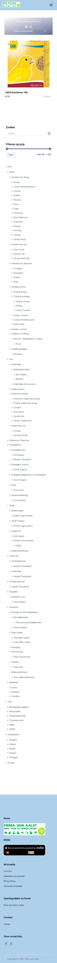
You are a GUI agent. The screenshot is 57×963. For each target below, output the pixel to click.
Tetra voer (18, 667)
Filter (11, 155)
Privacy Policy (10, 881)
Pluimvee (13, 556)
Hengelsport (13, 734)
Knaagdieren (15, 444)
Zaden (12, 729)
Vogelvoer (16, 531)
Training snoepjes (22, 296)
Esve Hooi (19, 490)
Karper (12, 748)
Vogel (11, 505)
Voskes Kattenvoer (23, 420)
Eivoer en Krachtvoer (24, 540)
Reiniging (15, 647)
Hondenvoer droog (20, 177)
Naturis (17, 277)
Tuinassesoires (16, 720)
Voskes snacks (21, 315)
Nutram (17, 226)
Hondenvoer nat (19, 244)
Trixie (18, 344)
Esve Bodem (20, 500)
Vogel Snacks (18, 521)
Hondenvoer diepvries (21, 263)
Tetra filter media (21, 637)
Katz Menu (19, 412)
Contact (7, 924)
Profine (17, 195)
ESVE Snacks (20, 469)
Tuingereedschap (17, 716)
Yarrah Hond (20, 239)
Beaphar (15, 692)
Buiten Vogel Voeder (23, 515)
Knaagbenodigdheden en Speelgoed (28, 474)
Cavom (17, 191)
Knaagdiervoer (18, 450)
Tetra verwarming (22, 657)
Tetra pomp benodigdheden (29, 622)
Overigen (13, 757)
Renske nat (19, 254)
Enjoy (16, 208)
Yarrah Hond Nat (22, 258)
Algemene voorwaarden (14, 876)
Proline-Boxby (20, 292)
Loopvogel (16, 571)
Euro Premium (20, 217)
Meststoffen (14, 711)
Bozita (17, 182)
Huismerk (18, 221)
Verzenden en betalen (13, 886)
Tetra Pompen (20, 627)
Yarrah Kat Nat (21, 435)
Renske (17, 200)
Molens (12, 744)
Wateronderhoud (19, 672)
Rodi (16, 281)
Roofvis (13, 753)
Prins (16, 204)
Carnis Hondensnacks (24, 319)
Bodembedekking (19, 495)
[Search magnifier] (49, 133)
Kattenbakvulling (21, 369)
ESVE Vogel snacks (23, 526)
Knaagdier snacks (20, 464)
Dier (10, 166)
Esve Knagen (20, 480)
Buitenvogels (17, 510)
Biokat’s (19, 379)
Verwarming (17, 651)
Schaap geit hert (17, 581)
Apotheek (13, 682)
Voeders (15, 662)
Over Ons (8, 871)
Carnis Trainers (23, 310)
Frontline (15, 696)
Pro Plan (18, 230)
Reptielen (13, 591)
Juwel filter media (22, 642)
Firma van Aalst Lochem (14, 905)
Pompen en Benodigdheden (24, 612)
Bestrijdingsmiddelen (19, 707)
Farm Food (19, 249)
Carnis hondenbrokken (24, 186)
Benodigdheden (21, 617)
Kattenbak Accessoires (25, 384)
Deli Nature (19, 455)
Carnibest (18, 268)
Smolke (17, 235)
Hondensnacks (18, 287)
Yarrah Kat (19, 416)
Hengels (13, 740)
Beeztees (18, 354)
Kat (10, 359)
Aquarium (13, 607)
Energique (18, 273)
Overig (11, 763)
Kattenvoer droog (19, 393)
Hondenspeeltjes (19, 349)
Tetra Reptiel (19, 602)
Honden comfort (19, 329)
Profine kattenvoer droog (25, 403)
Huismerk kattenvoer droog (27, 398)
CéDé (18, 545)
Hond (11, 172)
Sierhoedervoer (18, 561)
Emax (14, 687)
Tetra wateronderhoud (24, 677)
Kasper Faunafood (22, 459)
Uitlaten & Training (20, 333)
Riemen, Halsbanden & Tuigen (28, 338)
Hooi (13, 485)
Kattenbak (16, 364)
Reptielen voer (18, 597)
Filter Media (17, 632)
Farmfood (18, 213)
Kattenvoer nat (18, 425)
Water (12, 724)
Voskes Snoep (23, 301)
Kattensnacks (18, 389)
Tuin (10, 701)
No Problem (21, 374)
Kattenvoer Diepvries (19, 440)
